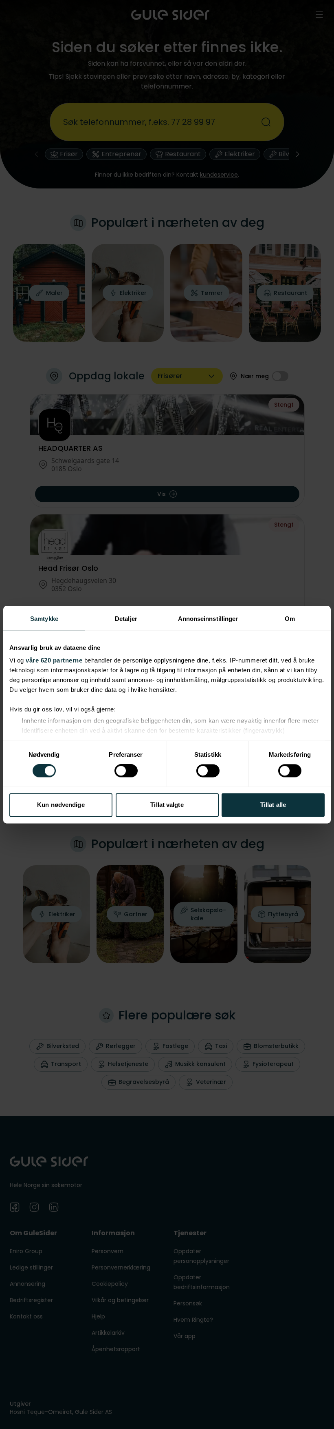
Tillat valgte (166, 804)
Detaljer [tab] (126, 618)
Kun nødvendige (60, 804)
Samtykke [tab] (44, 618)
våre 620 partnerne (54, 660)
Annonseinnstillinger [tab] (208, 618)
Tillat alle (273, 804)
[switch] (126, 771)
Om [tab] (290, 618)
